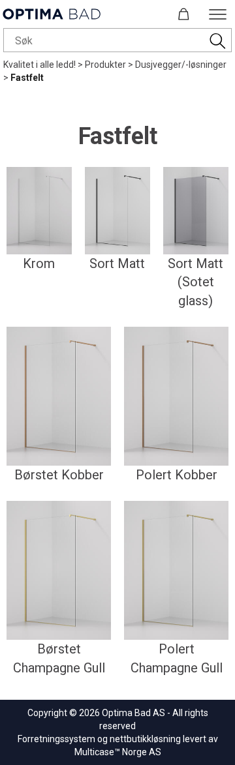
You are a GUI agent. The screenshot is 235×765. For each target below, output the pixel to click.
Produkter (105, 64)
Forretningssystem (56, 739)
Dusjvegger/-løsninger (181, 64)
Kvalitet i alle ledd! (39, 64)
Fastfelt (27, 77)
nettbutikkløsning (145, 739)
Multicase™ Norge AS (117, 752)
